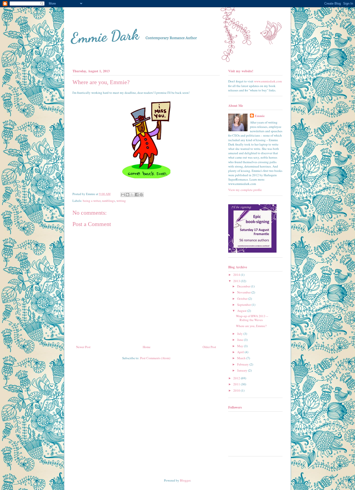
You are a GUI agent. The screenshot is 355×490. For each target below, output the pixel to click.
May (240, 346)
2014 (237, 274)
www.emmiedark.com (268, 81)
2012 (237, 378)
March (241, 358)
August (242, 310)
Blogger (185, 480)
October (242, 298)
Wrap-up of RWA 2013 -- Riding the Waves (252, 318)
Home (146, 347)
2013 (237, 281)
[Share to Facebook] (136, 194)
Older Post (209, 347)
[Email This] (123, 194)
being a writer (91, 200)
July (240, 333)
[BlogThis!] (127, 194)
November (244, 292)
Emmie (260, 116)
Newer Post (83, 347)
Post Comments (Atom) (155, 358)
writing (121, 200)
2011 (237, 384)
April (241, 352)
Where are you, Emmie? (251, 326)
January (242, 370)
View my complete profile (245, 190)
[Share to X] (132, 194)
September (244, 304)
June (240, 339)
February (243, 364)
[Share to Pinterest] (141, 194)
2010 (237, 390)
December (244, 286)
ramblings (108, 200)
